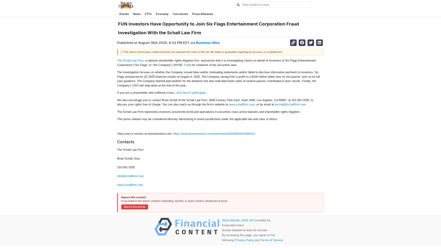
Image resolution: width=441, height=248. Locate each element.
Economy (162, 14)
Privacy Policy (244, 240)
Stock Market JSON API (238, 220)
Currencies (180, 14)
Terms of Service (271, 240)
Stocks (124, 14)
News (137, 14)
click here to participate (191, 92)
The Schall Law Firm (130, 60)
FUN (187, 65)
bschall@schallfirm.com (290, 104)
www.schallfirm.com (242, 104)
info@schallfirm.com (130, 176)
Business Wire (208, 43)
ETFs (148, 14)
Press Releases (202, 14)
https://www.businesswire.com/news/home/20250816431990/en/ (214, 133)
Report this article (134, 206)
